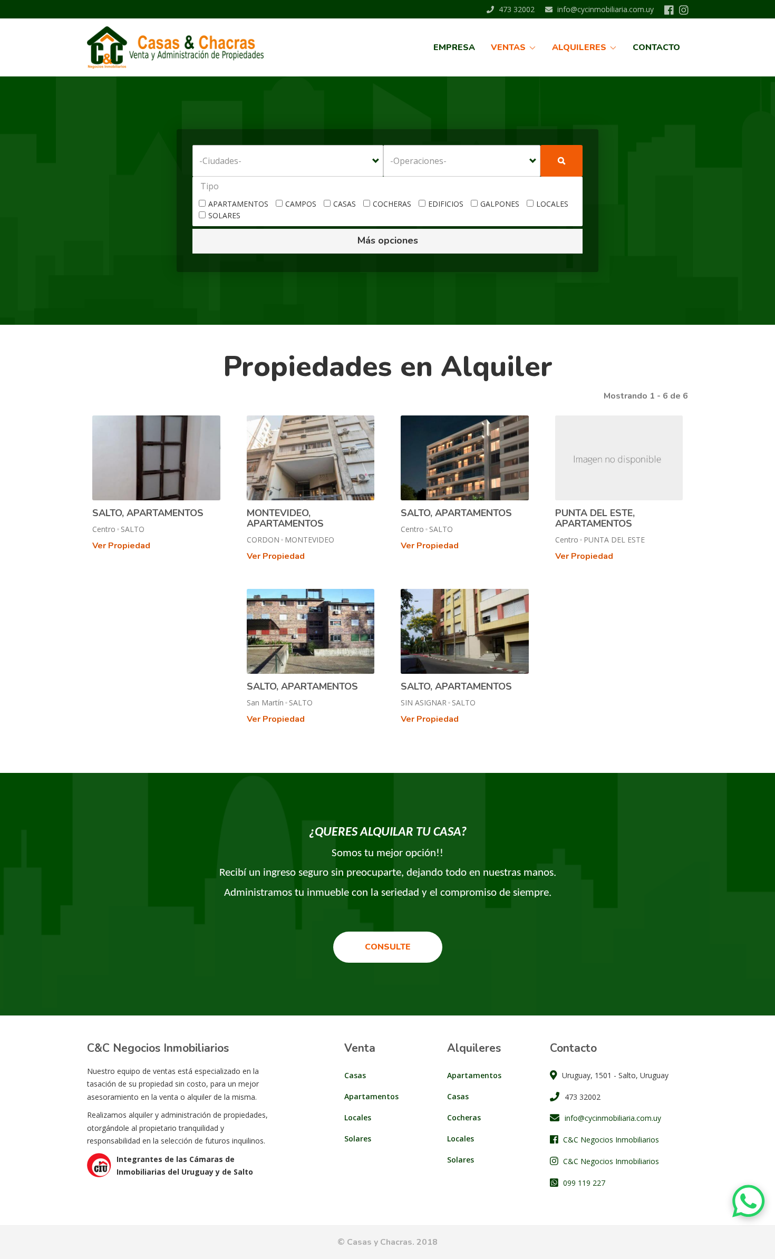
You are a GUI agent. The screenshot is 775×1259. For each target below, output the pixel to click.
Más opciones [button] (387, 240)
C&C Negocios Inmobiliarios (611, 1140)
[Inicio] (179, 47)
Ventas (509, 47)
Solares (357, 1139)
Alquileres (580, 47)
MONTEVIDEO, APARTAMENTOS (285, 518)
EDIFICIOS (445, 204)
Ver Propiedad (121, 545)
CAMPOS (300, 204)
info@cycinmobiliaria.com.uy (604, 9)
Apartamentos (371, 1096)
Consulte (388, 947)
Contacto (656, 47)
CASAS (344, 204)
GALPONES (499, 204)
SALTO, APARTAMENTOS (148, 513)
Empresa (454, 47)
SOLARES (224, 215)
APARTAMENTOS (238, 204)
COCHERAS (392, 204)
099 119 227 (584, 1183)
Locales (357, 1117)
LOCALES (552, 204)
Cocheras (464, 1117)
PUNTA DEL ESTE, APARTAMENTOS (595, 518)
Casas (355, 1075)
